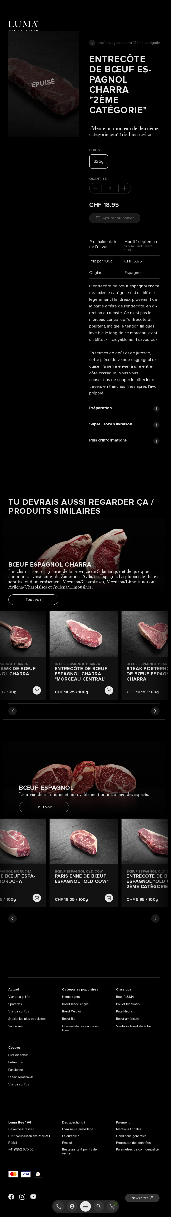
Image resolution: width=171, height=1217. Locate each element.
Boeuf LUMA (125, 996)
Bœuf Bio (68, 1018)
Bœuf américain (127, 1018)
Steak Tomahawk (20, 1077)
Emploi (67, 1142)
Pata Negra (124, 1011)
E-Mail (12, 1142)
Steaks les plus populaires (27, 1018)
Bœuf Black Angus (75, 1004)
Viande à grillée (19, 996)
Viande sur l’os (18, 1011)
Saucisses (15, 1026)
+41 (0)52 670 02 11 (22, 1149)
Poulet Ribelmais (128, 1004)
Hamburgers (71, 996)
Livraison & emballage (77, 1129)
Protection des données (133, 1142)
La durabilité (70, 1136)
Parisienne (15, 1069)
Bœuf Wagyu (71, 1011)
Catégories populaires (80, 989)
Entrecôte (15, 1062)
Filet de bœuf (18, 1055)
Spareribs (15, 1004)
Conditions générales (131, 1136)
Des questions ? (74, 1122)
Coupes (14, 1047)
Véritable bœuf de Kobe (133, 1026)
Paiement (123, 1122)
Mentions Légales (128, 1129)
